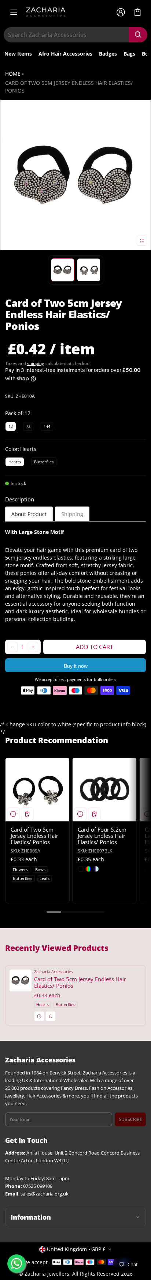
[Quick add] (27, 813)
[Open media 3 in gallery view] (88, 270)
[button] (137, 12)
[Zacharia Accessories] (46, 12)
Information (31, 1217)
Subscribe (130, 1119)
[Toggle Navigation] (13, 12)
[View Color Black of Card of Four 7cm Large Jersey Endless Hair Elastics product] (147, 870)
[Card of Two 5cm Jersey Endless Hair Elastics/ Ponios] (37, 789)
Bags (129, 53)
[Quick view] (13, 813)
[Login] (120, 12)
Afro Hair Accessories (65, 53)
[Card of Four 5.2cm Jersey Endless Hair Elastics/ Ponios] (104, 789)
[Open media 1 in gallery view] (62, 270)
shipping (35, 363)
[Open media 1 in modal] (75, 175)
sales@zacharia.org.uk (45, 1194)
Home (13, 73)
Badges (108, 53)
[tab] (29, 514)
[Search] (138, 34)
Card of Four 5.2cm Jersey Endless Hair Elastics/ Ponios (102, 836)
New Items (18, 53)
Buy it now (76, 666)
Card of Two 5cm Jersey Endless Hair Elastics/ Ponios (34, 836)
